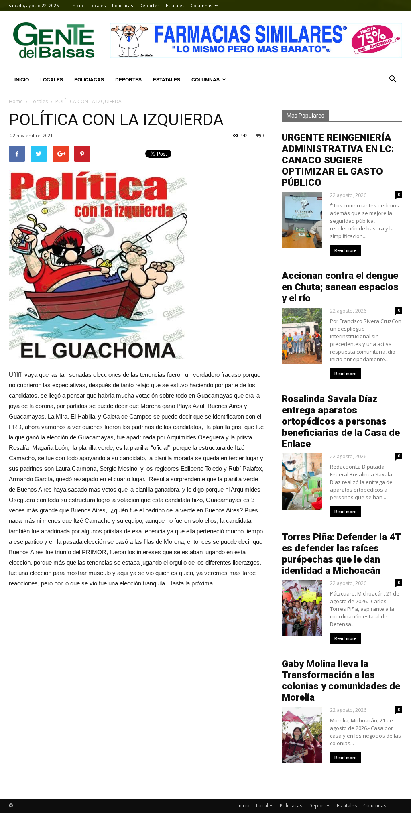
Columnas (201, 5)
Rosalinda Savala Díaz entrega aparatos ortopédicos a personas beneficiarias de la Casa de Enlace (341, 421)
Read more (345, 250)
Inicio (77, 5)
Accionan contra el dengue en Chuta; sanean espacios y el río (340, 287)
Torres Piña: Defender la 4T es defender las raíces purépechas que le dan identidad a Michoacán (341, 553)
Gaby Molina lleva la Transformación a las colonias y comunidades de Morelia (341, 680)
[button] (392, 79)
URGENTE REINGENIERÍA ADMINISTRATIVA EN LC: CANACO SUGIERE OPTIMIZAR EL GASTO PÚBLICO (338, 160)
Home (16, 101)
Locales (98, 5)
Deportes (149, 5)
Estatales (175, 5)
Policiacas (122, 5)
